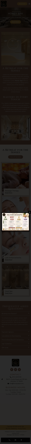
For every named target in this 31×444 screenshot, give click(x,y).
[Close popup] (29, 212)
